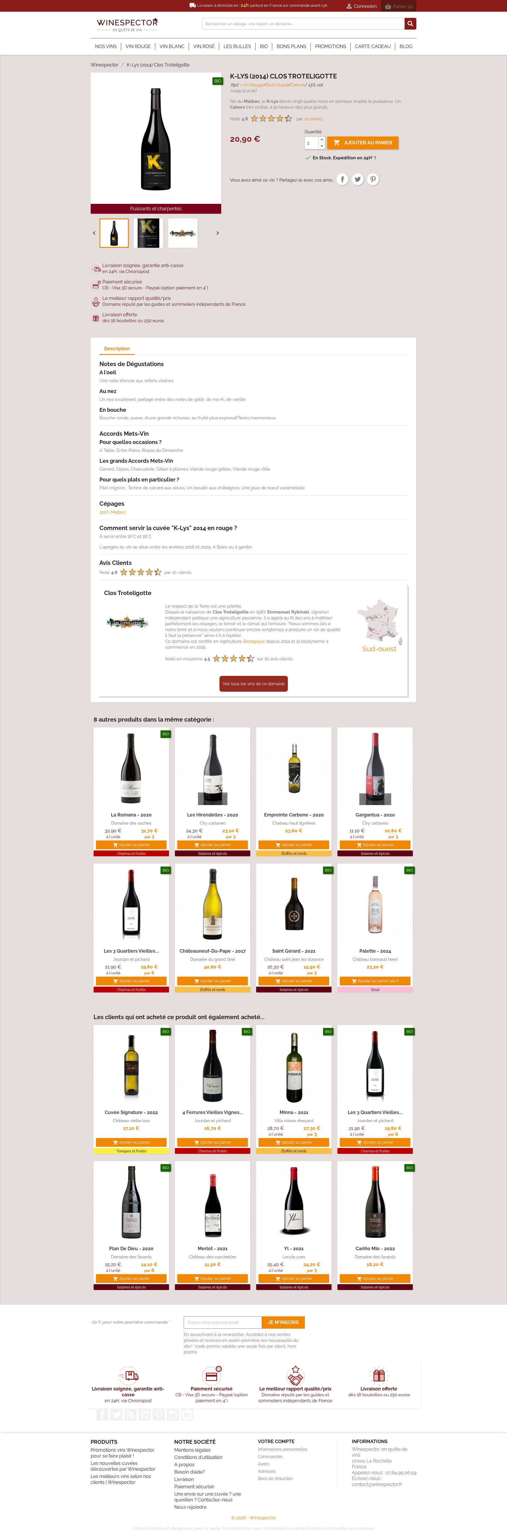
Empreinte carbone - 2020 (294, 815)
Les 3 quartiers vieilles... (131, 951)
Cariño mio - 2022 (375, 1248)
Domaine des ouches (131, 823)
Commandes (270, 1456)
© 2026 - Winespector (253, 1517)
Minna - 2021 (294, 1112)
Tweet (358, 179)
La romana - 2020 (131, 815)
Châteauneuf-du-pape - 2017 (213, 951)
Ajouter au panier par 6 (375, 981)
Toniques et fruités (131, 1151)
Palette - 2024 (375, 951)
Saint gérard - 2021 (293, 951)
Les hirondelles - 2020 (212, 815)
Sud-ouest (379, 649)
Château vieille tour (131, 1120)
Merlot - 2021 (213, 1248)
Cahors (297, 85)
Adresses (267, 1471)
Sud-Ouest (277, 85)
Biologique (254, 641)
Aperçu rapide (131, 798)
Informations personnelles (282, 1449)
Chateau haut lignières (293, 823)
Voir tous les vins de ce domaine (254, 683)
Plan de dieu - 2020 (131, 1248)
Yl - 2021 (294, 1248)
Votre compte (276, 1441)
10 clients (313, 119)
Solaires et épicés (212, 854)
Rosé (375, 990)
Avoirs (263, 1464)
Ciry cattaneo (213, 823)
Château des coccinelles (212, 1257)
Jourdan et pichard (131, 959)
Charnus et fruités (131, 854)
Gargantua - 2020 (375, 815)
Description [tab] (117, 348)
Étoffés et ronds (294, 854)
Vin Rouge (252, 85)
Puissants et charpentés (156, 208)
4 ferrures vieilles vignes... (212, 1112)
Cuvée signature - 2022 (131, 1112)
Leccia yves (294, 1257)
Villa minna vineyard (293, 1120)
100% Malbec (112, 512)
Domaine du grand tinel (212, 959)
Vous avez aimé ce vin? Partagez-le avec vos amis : (342, 179)
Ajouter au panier (362, 142)
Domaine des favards (131, 1257)
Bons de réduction (275, 1478)
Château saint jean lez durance (294, 959)
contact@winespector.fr (377, 1484)
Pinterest (373, 179)
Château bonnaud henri (375, 959)
